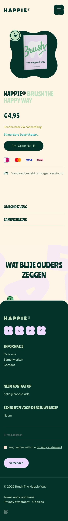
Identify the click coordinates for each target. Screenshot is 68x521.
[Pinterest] (41, 330)
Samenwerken (13, 360)
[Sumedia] (34, 512)
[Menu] (59, 10)
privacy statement (49, 447)
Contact (9, 365)
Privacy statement (16, 502)
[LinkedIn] (30, 330)
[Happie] (17, 318)
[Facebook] (8, 330)
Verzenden (16, 463)
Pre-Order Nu (21, 146)
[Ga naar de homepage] (17, 9)
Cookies (38, 502)
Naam (8, 415)
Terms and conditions (19, 497)
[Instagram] (19, 330)
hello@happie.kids (16, 394)
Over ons (10, 354)
